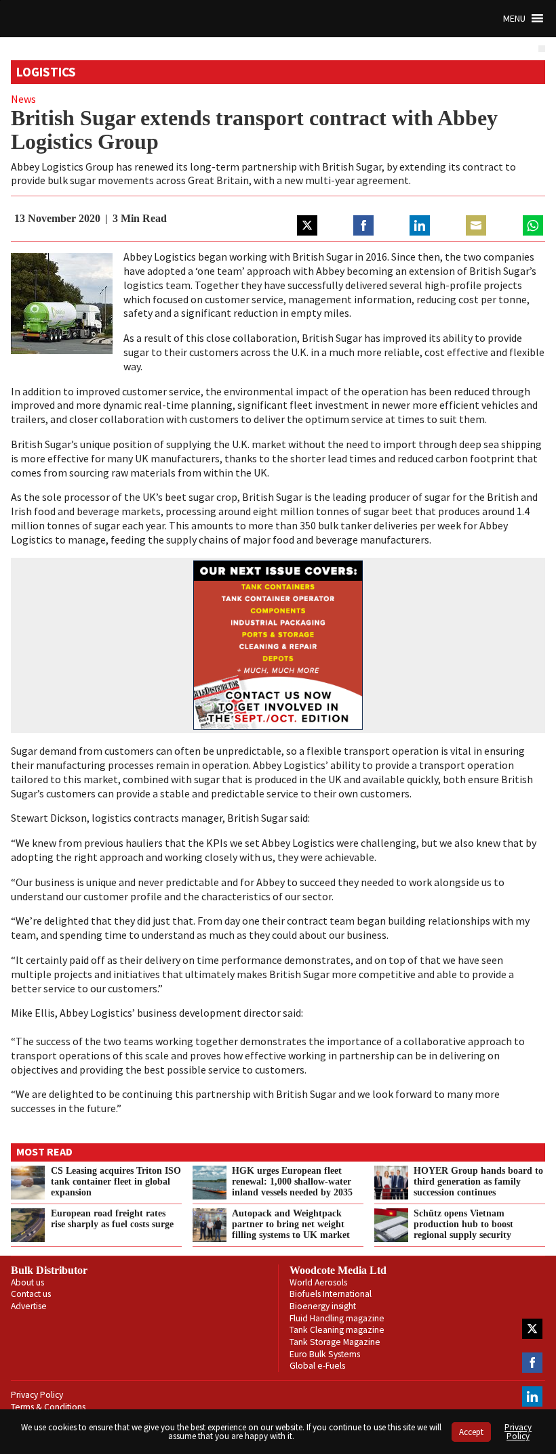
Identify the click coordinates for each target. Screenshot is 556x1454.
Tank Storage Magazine (335, 1342)
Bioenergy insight (323, 1306)
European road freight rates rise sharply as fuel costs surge (112, 1218)
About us (27, 1282)
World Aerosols (318, 1282)
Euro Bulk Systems (325, 1354)
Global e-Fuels (317, 1365)
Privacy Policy (37, 1395)
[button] (514, 18)
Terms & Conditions (48, 1407)
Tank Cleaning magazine (337, 1330)
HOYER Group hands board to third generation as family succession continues (478, 1181)
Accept (471, 1432)
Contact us (31, 1294)
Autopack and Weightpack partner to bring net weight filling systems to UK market (291, 1224)
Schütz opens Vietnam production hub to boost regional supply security (463, 1224)
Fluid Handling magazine (337, 1318)
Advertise (29, 1306)
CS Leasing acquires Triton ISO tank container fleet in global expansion (116, 1181)
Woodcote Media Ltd (338, 1270)
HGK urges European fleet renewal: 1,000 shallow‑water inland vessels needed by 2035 (292, 1181)
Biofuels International (331, 1294)
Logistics (46, 72)
